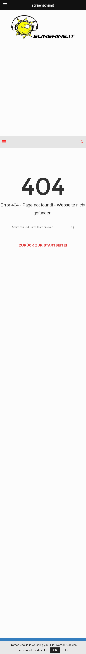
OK (55, 650)
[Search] (82, 142)
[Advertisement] (43, 88)
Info (65, 650)
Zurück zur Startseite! (43, 245)
